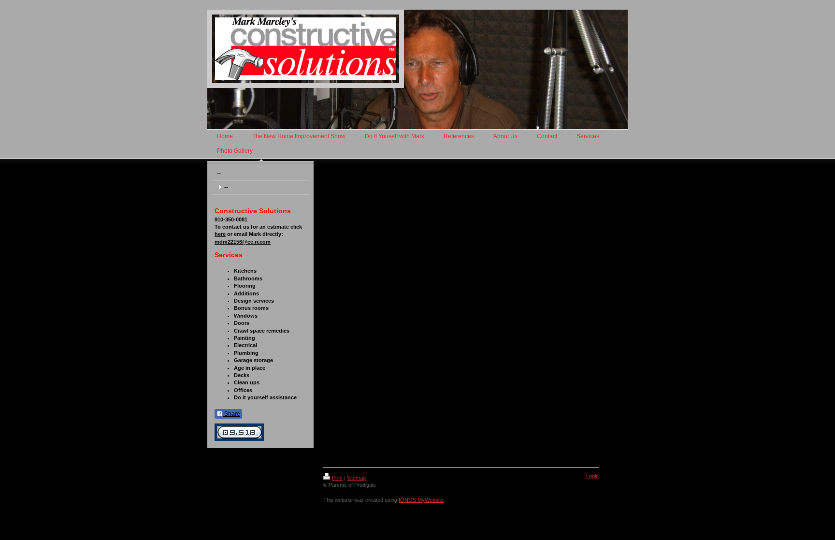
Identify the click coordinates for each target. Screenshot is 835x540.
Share (231, 413)
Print (337, 478)
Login (592, 476)
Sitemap (356, 478)
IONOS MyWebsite (421, 500)
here (220, 234)
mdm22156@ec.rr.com (243, 242)
